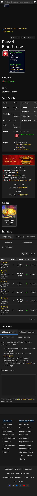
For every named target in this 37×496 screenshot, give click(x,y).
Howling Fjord (20, 274)
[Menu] (2, 2)
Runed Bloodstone (15, 64)
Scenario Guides (25, 449)
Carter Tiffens (4, 272)
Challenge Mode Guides (27, 452)
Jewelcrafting (8, 31)
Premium (18, 477)
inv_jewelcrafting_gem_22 (21, 180)
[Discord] (9, 485)
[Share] (35, 2)
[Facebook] (20, 485)
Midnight (6, 452)
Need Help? (9, 469)
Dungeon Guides (25, 431)
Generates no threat (23, 149)
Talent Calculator (9, 445)
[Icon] (5, 53)
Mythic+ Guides (8, 435)
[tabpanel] (18, 286)
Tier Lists (6, 449)
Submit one (22, 187)
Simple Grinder (15, 57)
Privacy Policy (29, 477)
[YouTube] (23, 485)
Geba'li (4, 281)
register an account (27, 399)
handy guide (8, 356)
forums (29, 363)
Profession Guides (9, 438)
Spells (14, 28)
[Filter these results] (26, 253)
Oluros (3, 290)
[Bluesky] (16, 485)
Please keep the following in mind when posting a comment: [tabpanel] (18, 371)
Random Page (8, 477)
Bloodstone (14, 61)
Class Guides (7, 424)
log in (18, 399)
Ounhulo (5, 298)
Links (32, 38)
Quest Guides (24, 438)
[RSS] (27, 485)
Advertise (10, 473)
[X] (13, 485)
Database (7, 28)
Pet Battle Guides (25, 445)
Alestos (4, 262)
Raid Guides (7, 442)
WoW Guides (7, 421)
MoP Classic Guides (26, 421)
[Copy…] (23, 253)
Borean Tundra (19, 265)
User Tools (19, 469)
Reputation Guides (26, 442)
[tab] (7, 236)
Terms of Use (18, 481)
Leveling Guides (8, 431)
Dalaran (20, 310)
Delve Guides (7, 428)
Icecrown (20, 292)
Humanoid (33, 265)
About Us (28, 469)
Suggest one (23, 195)
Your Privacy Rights (23, 473)
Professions (22, 28)
